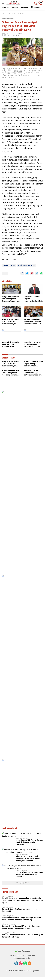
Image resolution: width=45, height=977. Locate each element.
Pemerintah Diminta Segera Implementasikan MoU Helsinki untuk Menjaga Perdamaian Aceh (33, 299)
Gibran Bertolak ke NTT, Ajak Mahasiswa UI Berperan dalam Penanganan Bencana (28, 858)
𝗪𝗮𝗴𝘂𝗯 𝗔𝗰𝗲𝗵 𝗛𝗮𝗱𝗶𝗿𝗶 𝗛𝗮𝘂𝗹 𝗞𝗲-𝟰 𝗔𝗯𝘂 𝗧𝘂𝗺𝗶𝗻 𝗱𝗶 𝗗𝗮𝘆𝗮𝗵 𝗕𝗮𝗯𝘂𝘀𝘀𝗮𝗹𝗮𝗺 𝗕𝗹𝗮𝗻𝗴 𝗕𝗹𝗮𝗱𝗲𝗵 (10, 321)
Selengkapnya (22, 883)
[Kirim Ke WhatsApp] (41, 273)
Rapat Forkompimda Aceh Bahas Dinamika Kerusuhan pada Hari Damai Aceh (32, 321)
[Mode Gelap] (36, 3)
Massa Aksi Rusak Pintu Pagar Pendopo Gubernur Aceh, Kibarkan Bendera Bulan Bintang (11, 344)
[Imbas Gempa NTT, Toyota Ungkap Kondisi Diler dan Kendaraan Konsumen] (22, 834)
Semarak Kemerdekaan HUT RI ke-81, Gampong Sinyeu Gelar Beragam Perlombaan (21, 927)
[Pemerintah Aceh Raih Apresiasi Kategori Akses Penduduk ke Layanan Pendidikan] (33, 334)
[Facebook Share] (22, 273)
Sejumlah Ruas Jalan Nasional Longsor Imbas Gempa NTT (19, 910)
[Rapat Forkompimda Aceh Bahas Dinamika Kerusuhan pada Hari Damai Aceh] (33, 311)
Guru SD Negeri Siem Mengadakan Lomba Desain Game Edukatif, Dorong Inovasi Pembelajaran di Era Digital (22, 900)
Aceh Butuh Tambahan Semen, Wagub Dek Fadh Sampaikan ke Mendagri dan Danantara (10, 372)
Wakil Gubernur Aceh (26, 265)
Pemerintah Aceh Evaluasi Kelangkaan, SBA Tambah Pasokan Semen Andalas (32, 372)
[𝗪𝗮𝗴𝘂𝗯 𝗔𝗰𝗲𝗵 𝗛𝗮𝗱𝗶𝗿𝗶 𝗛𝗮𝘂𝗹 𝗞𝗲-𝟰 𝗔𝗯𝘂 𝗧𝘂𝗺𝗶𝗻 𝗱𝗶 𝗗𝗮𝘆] (11, 311)
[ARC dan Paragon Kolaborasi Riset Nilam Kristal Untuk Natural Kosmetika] (22, 867)
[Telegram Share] (36, 273)
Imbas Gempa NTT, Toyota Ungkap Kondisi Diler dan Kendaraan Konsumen (29, 842)
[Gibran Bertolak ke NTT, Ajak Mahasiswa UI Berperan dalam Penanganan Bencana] (22, 851)
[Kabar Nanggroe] (13, 3)
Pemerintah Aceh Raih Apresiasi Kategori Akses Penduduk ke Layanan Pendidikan (33, 344)
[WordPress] (16, 963)
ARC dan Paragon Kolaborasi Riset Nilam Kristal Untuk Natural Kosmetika (29, 875)
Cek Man (20, 34)
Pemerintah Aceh (8, 18)
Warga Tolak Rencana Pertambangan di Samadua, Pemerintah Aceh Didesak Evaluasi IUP (11, 299)
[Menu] (3, 3)
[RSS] (29, 963)
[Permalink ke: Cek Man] (4, 34)
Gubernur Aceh (11, 34)
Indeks (23, 956)
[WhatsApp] (25, 963)
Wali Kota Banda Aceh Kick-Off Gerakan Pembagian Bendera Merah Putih (22, 936)
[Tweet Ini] (27, 273)
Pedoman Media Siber (23, 958)
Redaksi (31, 956)
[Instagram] (21, 963)
